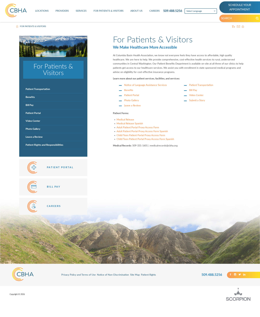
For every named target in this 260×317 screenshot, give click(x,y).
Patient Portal (131, 95)
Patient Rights (148, 275)
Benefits (128, 90)
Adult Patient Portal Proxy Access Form (138, 127)
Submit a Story (197, 100)
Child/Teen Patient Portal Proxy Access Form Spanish (145, 139)
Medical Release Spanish (130, 123)
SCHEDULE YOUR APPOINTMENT (239, 7)
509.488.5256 (172, 10)
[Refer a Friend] (238, 26)
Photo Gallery (131, 100)
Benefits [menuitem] (30, 97)
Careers (154, 11)
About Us (136, 11)
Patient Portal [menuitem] (33, 113)
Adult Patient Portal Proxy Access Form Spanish (142, 131)
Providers (62, 11)
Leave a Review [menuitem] (34, 137)
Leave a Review (132, 105)
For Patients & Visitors (108, 11)
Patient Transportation (201, 85)
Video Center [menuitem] (33, 121)
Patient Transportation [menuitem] (38, 89)
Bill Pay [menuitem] (30, 105)
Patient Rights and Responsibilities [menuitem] (44, 145)
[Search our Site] (257, 18)
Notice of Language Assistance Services (145, 85)
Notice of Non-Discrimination (113, 275)
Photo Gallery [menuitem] (33, 129)
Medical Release (125, 119)
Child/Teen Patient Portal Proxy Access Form (141, 135)
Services (81, 11)
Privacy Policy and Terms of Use (78, 275)
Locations (42, 11)
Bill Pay (193, 90)
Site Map (135, 275)
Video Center (196, 95)
